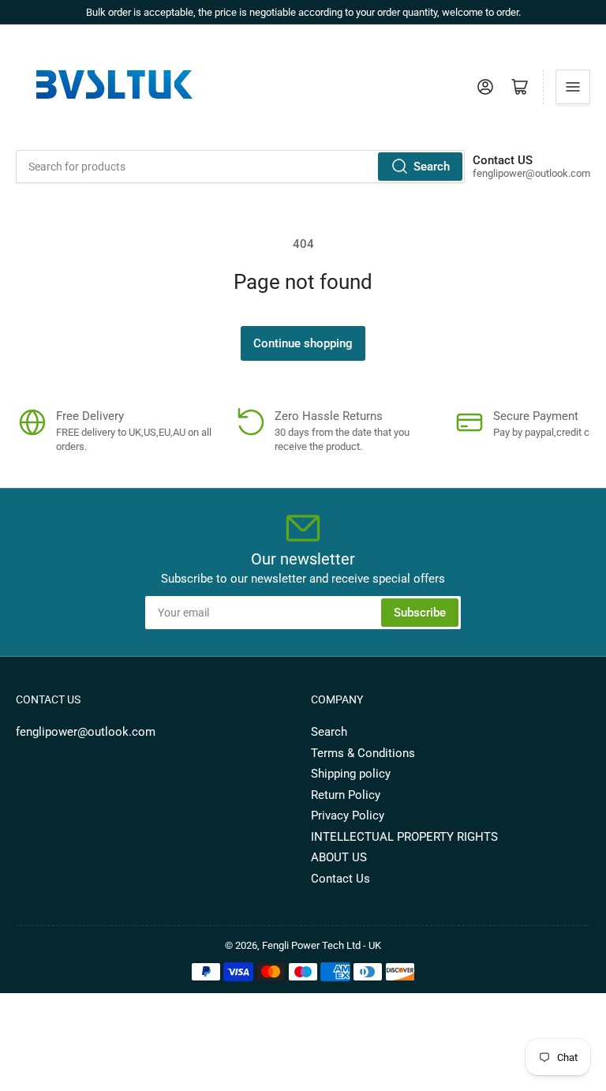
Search (431, 166)
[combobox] (240, 166)
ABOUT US (339, 857)
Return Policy (345, 795)
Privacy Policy (347, 815)
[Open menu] (573, 86)
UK (374, 945)
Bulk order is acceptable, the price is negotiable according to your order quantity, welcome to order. (303, 12)
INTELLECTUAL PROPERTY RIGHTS (404, 837)
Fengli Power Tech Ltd (311, 945)
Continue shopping (303, 343)
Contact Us (340, 879)
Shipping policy (351, 774)
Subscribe (420, 612)
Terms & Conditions (363, 753)
